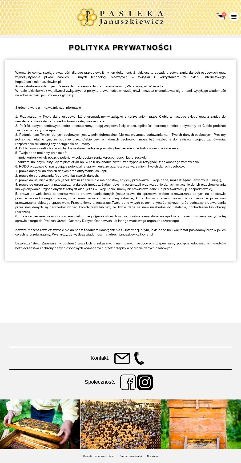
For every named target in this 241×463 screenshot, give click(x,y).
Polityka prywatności (131, 456)
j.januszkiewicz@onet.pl (135, 234)
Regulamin (153, 456)
